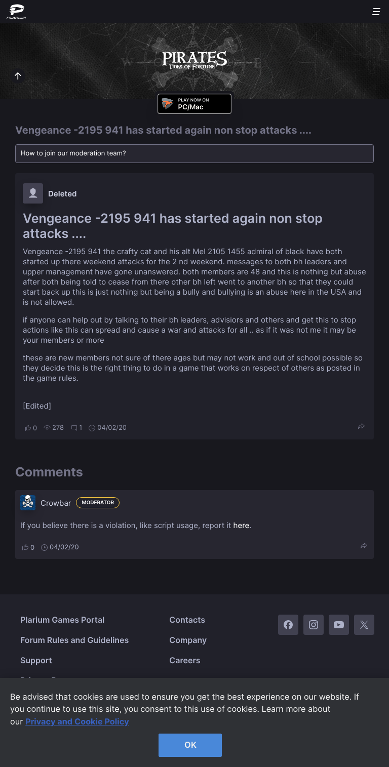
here (242, 525)
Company (188, 640)
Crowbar (56, 503)
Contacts (187, 620)
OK (190, 745)
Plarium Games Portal (62, 620)
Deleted (62, 193)
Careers (184, 660)
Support (36, 660)
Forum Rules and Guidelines (74, 640)
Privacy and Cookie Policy (77, 721)
